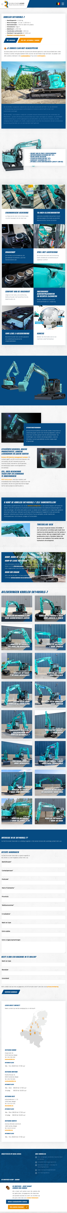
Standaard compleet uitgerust (16, 35)
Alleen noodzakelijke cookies (17, 1201)
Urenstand (5, 978)
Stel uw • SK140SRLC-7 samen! (30, 40)
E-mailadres (6, 914)
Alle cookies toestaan (17, 1207)
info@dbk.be (9, 1130)
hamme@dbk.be (10, 1059)
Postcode (5, 879)
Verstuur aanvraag (11, 992)
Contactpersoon (7, 870)
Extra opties (6, 931)
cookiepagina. (41, 56)
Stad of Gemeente (8, 888)
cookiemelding (25, 56)
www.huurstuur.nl (46, 575)
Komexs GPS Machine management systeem (14, 457)
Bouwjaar (5, 969)
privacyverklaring (52, 986)
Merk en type (6, 922)
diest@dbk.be (9, 1105)
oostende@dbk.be (10, 1081)
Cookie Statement (32, 1198)
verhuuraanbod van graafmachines (21, 577)
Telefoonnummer (8, 905)
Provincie (5, 896)
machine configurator (34, 505)
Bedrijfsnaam (6, 862)
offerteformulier (19, 566)
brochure (12, 40)
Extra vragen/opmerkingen (11, 940)
